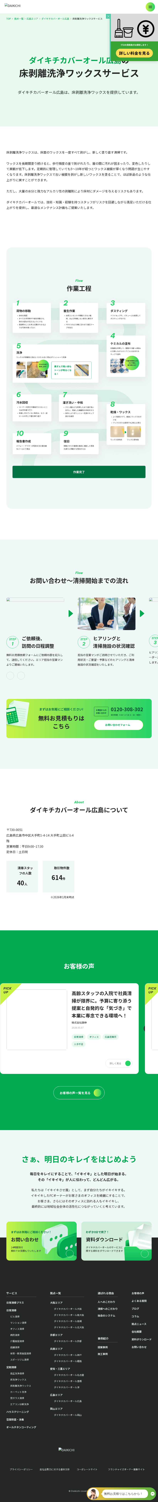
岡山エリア (56, 1409)
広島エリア (32, 18)
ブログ (135, 1308)
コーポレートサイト (87, 1469)
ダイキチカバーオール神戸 (68, 1354)
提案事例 (103, 1347)
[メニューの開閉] (150, 7)
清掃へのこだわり (108, 1309)
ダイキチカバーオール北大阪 (69, 1327)
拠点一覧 (19, 18)
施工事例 (103, 1354)
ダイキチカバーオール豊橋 (68, 1381)
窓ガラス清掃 (17, 1398)
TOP (8, 18)
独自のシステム (106, 1315)
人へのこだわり (106, 1302)
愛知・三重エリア (60, 1369)
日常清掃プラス (15, 1302)
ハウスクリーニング (17, 1412)
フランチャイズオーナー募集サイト (126, 1469)
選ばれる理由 (106, 1293)
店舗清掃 (14, 1347)
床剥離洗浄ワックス (20, 1385)
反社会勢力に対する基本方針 (55, 1469)
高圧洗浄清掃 (17, 1373)
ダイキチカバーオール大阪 (68, 1308)
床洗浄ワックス (18, 1379)
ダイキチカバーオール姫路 (68, 1361)
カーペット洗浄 (18, 1391)
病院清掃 (14, 1334)
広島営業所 (110, 1036)
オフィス (94, 1036)
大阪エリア (56, 1302)
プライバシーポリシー (21, 1469)
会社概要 (137, 1331)
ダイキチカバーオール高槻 (68, 1321)
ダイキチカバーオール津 (66, 1387)
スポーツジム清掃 (19, 1359)
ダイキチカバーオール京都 (68, 1341)
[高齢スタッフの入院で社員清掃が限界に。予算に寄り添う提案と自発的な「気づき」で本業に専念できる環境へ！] (69, 1028)
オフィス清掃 (17, 1328)
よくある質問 (139, 1301)
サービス (11, 1293)
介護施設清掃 (17, 1341)
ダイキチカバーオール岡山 (68, 1414)
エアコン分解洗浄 (19, 1404)
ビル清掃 (14, 1316)
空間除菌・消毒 (15, 1419)
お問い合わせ (139, 1347)
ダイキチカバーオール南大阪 (69, 1315)
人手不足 (78, 1044)
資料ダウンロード (142, 1339)
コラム (135, 1316)
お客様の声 (138, 1293)
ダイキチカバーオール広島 (55, 18)
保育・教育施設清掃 (20, 1353)
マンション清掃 (18, 1322)
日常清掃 (78, 1036)
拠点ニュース (139, 1324)
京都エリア (56, 1335)
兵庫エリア (56, 1349)
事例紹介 (103, 1338)
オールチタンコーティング (21, 1427)
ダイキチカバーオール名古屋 (69, 1374)
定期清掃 (11, 1367)
